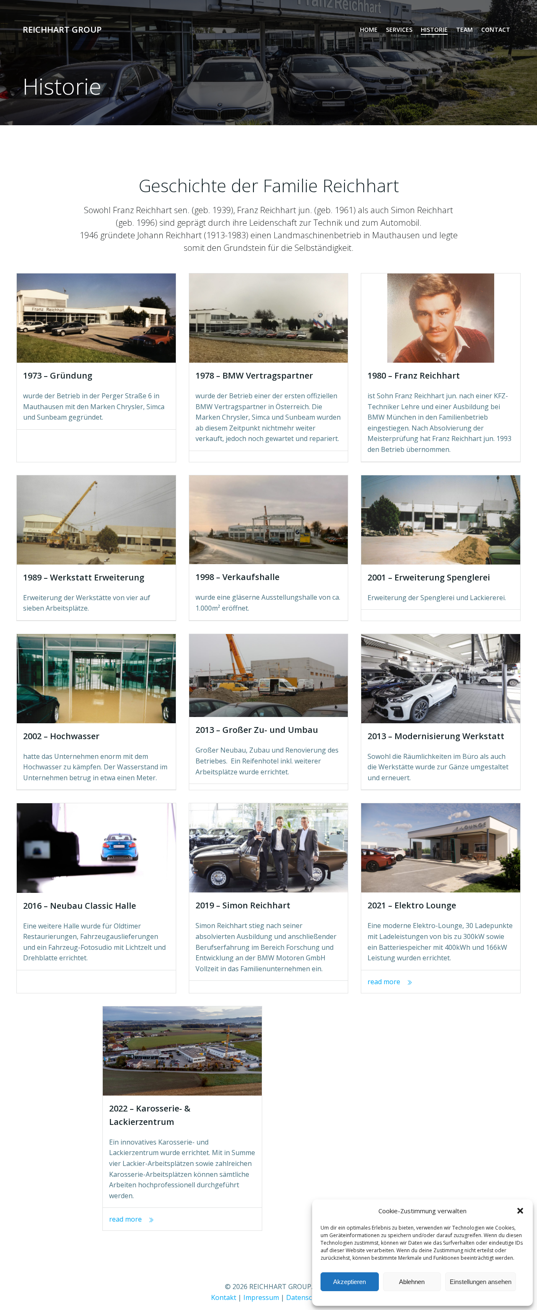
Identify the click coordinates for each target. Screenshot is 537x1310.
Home (369, 30)
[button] (520, 1211)
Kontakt (223, 1297)
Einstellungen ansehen (480, 1281)
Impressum (261, 1297)
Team (464, 30)
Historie (434, 30)
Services (399, 30)
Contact (495, 30)
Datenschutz (306, 1297)
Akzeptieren (349, 1281)
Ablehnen (412, 1281)
